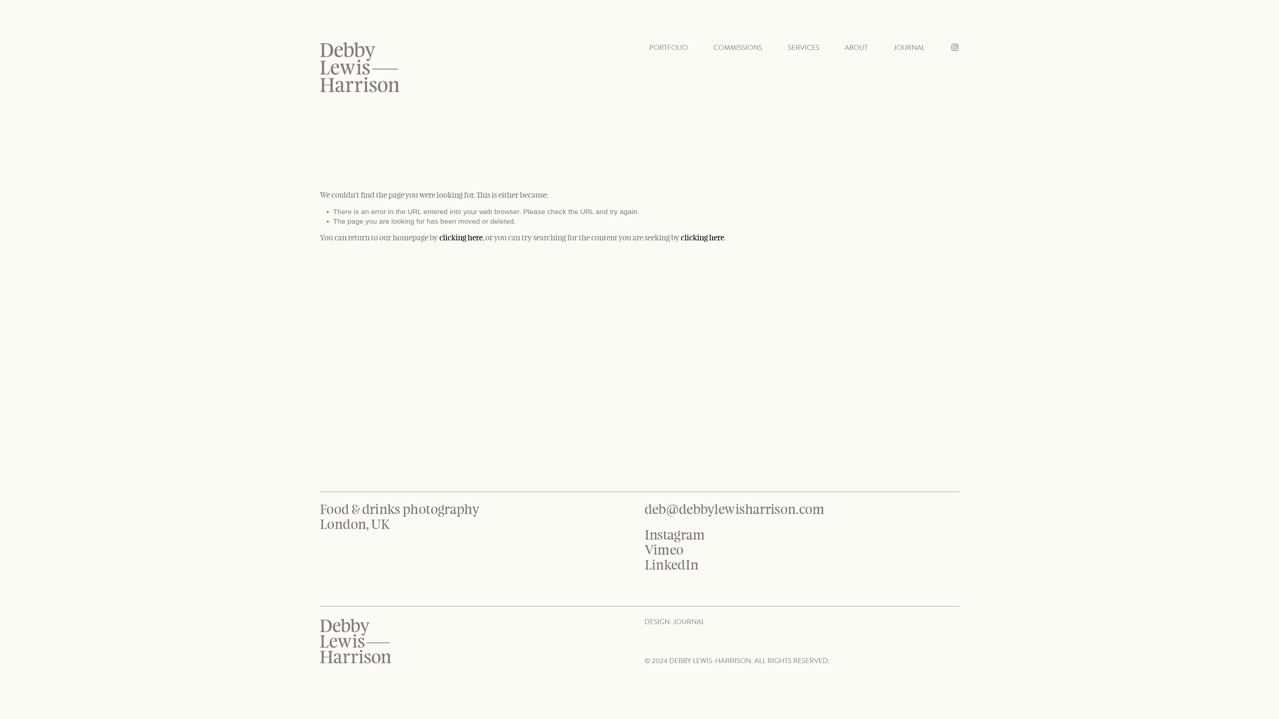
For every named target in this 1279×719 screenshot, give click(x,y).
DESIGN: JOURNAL (674, 622)
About (856, 47)
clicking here (461, 238)
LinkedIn (671, 565)
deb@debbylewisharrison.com (734, 509)
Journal (909, 47)
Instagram (674, 535)
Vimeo (664, 550)
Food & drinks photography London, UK (401, 517)
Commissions (737, 47)
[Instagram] (955, 47)
